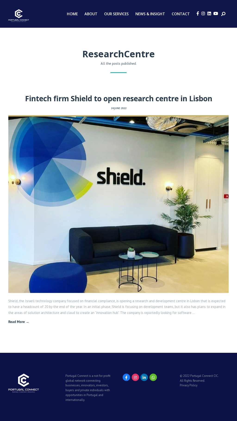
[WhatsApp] (153, 377)
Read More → (18, 322)
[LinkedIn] (144, 377)
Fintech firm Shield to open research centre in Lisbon (118, 98)
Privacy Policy (188, 385)
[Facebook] (126, 377)
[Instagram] (135, 377)
